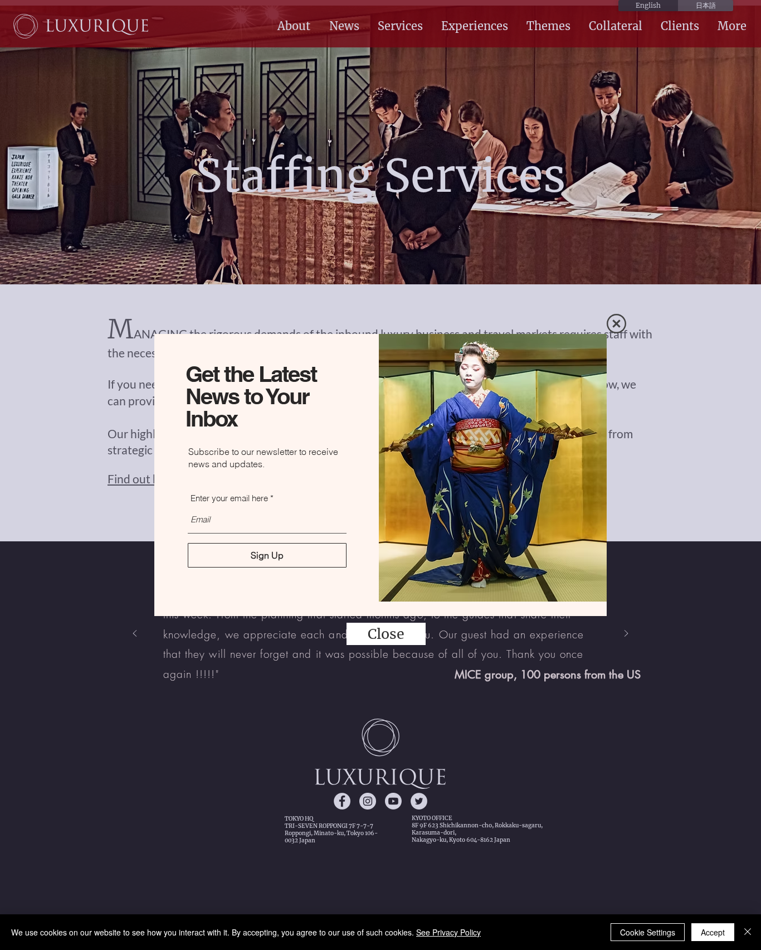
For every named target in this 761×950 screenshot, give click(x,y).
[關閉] (747, 932)
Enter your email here (229, 498)
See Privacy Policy (448, 932)
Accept (713, 932)
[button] (616, 323)
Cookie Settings (647, 932)
